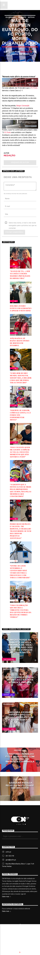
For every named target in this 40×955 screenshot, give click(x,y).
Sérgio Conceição (22, 106)
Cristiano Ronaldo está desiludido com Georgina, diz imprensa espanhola (20, 758)
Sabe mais (5, 896)
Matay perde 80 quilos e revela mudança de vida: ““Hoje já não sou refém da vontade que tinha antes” (20, 646)
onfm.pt (8, 852)
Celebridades (10, 17)
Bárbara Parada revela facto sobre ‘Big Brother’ (20, 785)
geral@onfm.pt (11, 860)
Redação (26, 52)
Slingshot (8, 931)
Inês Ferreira (7, 659)
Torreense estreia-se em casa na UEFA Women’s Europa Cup (20, 681)
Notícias (31, 17)
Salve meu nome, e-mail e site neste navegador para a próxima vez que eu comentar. (22, 223)
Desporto (22, 17)
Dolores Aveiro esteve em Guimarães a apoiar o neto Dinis (20, 308)
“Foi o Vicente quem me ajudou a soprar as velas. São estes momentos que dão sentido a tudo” (20, 452)
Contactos (21, 937)
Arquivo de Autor (20, 162)
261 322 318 (10, 856)
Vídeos (8, 937)
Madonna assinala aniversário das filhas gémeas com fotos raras (20, 716)
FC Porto (34, 88)
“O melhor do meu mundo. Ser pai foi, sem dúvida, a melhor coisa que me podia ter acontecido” (20, 378)
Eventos (22, 935)
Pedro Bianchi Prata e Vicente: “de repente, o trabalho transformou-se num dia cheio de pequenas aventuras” (20, 531)
